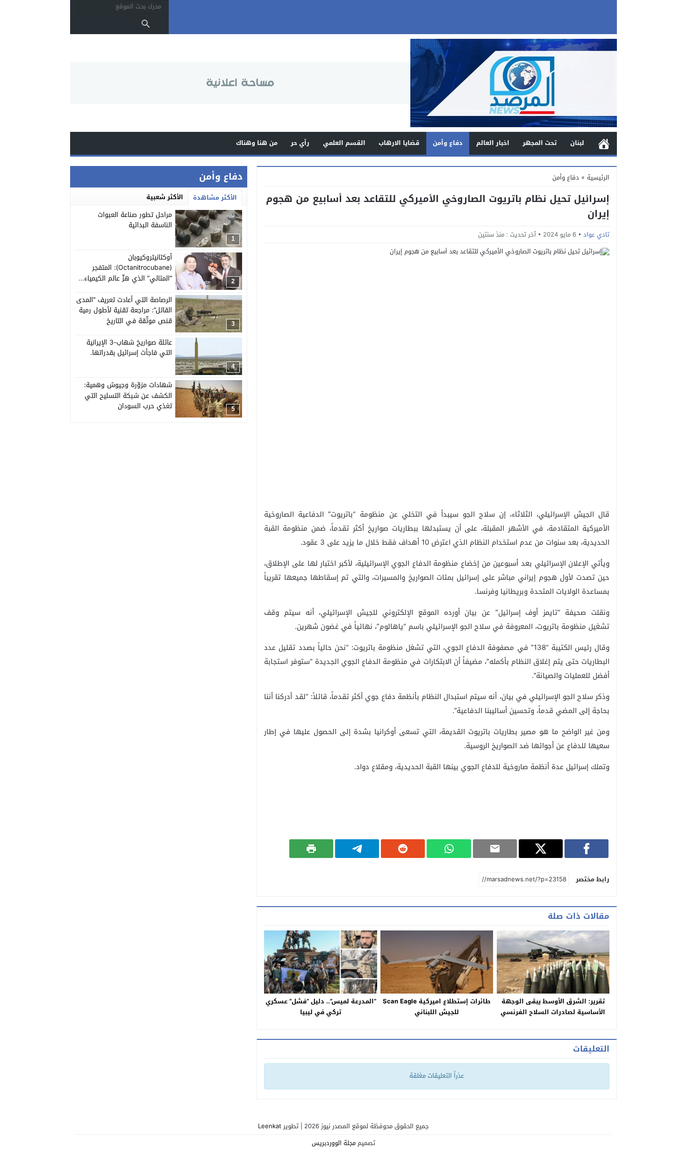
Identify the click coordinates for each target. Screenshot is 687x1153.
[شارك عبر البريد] (495, 848)
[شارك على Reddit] (402, 848)
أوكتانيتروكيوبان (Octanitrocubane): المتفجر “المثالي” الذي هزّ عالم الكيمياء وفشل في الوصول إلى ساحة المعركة (128, 278)
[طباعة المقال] (311, 848)
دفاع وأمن (448, 143)
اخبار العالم (492, 143)
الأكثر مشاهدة (215, 197)
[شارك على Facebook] (586, 848)
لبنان (577, 143)
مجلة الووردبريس (334, 1143)
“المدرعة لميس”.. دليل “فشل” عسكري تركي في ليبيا (320, 1006)
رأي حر (300, 143)
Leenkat (269, 1126)
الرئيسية (603, 143)
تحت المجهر (539, 143)
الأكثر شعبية (164, 197)
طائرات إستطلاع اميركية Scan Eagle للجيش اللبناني (437, 1006)
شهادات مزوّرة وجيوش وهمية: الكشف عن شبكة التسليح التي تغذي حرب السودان (128, 395)
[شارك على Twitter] (540, 848)
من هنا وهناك (257, 143)
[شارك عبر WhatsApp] (448, 848)
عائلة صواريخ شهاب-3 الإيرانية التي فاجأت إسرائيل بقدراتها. (129, 347)
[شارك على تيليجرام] (357, 848)
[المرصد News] (513, 83)
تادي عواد (596, 234)
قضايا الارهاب (399, 143)
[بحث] (146, 24)
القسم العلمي (344, 143)
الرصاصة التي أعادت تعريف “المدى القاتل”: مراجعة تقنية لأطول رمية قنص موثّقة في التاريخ (124, 310)
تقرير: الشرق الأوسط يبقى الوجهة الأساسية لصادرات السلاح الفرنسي (553, 1006)
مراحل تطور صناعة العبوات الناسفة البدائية (135, 220)
